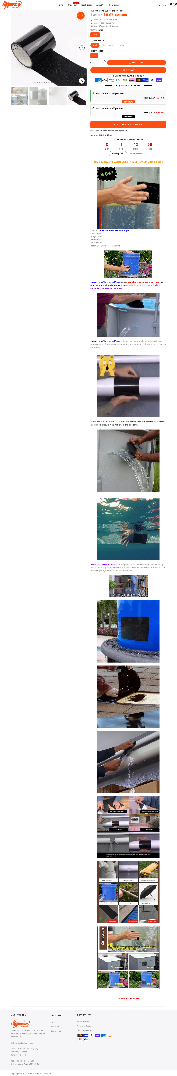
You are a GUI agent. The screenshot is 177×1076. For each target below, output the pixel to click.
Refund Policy (83, 1021)
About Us (100, 5)
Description (117, 153)
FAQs (53, 1022)
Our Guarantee (137, 153)
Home (60, 5)
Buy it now (128, 70)
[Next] (82, 47)
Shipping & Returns (85, 1030)
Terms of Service (85, 1026)
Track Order (86, 5)
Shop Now (73, 4)
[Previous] (15, 47)
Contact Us (114, 5)
